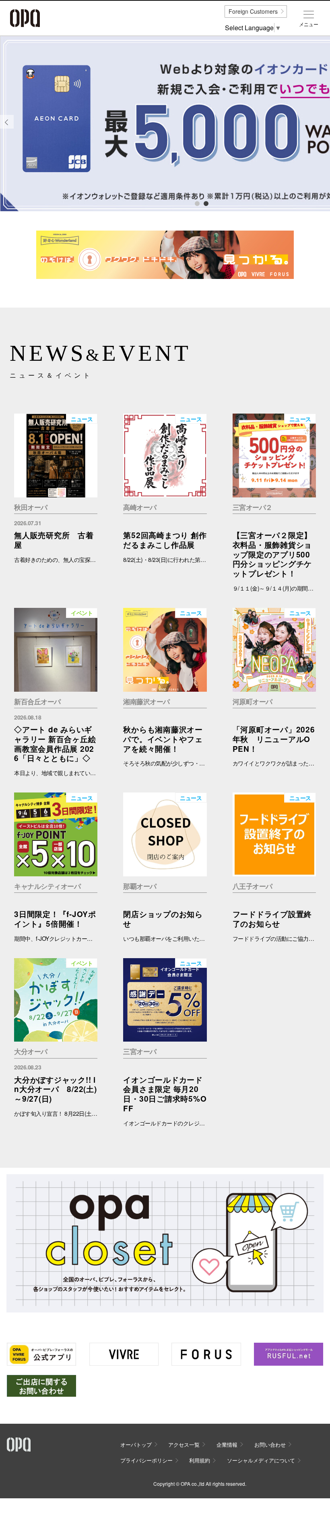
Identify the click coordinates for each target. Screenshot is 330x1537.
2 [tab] (206, 203)
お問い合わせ (270, 1444)
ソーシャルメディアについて (261, 1460)
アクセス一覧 (184, 1444)
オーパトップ (136, 1444)
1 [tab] (197, 203)
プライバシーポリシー (146, 1460)
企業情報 (227, 1444)
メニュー (308, 24)
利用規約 (199, 1460)
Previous (7, 128)
